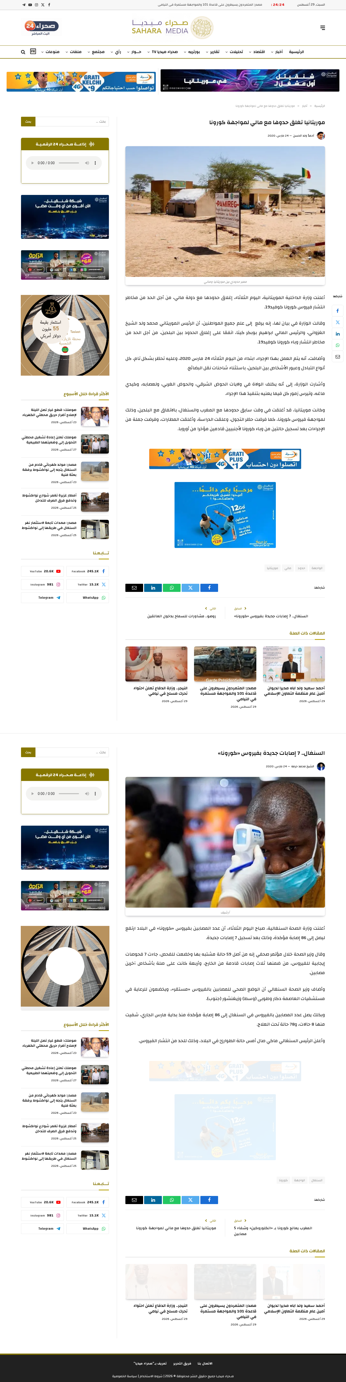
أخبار (279, 52)
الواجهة (317, 568)
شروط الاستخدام (151, 1376)
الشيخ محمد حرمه (302, 766)
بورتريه (194, 52)
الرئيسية (296, 52)
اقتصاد (259, 52)
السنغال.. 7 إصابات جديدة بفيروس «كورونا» (271, 616)
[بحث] (23, 52)
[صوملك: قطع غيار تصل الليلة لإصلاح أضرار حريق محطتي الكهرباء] (95, 416)
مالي (287, 568)
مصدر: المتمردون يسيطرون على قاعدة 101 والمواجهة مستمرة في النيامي (228, 694)
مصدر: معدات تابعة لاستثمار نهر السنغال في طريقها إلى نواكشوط (49, 525)
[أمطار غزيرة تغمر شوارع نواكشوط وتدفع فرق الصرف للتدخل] (95, 502)
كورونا (283, 1180)
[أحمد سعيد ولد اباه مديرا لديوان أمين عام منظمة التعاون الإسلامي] (294, 663)
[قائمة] (322, 28)
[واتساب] (337, 345)
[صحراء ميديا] (173, 28)
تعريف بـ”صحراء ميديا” (150, 1363)
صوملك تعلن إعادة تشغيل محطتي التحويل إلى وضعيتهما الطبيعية (49, 440)
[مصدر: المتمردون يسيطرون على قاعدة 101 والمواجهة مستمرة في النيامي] (225, 663)
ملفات (76, 52)
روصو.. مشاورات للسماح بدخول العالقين (181, 616)
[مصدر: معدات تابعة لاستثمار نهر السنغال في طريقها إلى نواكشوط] (95, 529)
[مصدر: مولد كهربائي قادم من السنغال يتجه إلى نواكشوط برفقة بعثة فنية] (95, 471)
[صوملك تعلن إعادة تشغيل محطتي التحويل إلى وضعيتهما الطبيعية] (95, 444)
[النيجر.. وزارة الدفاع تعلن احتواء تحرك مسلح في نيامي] (156, 663)
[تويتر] (337, 322)
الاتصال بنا (205, 1363)
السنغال (316, 1180)
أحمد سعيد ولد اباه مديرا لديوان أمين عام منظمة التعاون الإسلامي (294, 691)
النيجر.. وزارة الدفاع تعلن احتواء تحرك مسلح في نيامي (225, 5)
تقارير (214, 52)
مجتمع (98, 52)
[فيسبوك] (337, 311)
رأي (118, 52)
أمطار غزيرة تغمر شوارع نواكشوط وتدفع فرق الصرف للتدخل (49, 498)
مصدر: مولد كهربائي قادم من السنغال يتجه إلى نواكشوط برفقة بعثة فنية (49, 469)
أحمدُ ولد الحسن (303, 135)
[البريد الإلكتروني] (337, 356)
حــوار (136, 52)
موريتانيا (272, 568)
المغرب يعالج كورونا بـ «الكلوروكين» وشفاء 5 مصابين (273, 1231)
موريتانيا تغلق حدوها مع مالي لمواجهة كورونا (176, 1228)
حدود (301, 568)
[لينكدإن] (337, 333)
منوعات (53, 52)
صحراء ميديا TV (165, 52)
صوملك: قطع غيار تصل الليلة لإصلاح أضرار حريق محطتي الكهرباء (49, 412)
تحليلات (236, 52)
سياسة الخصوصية (124, 1376)
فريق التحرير (182, 1363)
